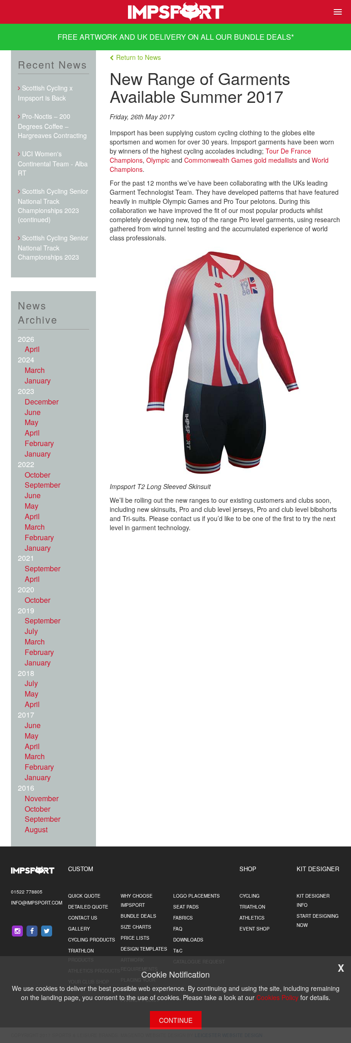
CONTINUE (175, 1020)
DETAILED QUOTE (88, 907)
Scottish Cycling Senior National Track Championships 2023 (53, 247)
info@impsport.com (36, 902)
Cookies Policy (277, 997)
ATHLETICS (252, 918)
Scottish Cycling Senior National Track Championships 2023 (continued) (53, 205)
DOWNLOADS (188, 940)
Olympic (158, 160)
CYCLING (249, 896)
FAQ (177, 929)
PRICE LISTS (135, 938)
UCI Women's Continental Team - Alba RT (53, 163)
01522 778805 (27, 892)
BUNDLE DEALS (262, 37)
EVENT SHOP (254, 929)
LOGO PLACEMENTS (196, 896)
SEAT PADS (186, 907)
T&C (177, 950)
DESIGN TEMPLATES (144, 949)
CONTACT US (82, 918)
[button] (336, 12)
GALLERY (79, 929)
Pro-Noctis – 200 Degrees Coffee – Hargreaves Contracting (52, 126)
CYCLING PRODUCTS (91, 940)
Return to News (138, 57)
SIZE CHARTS (136, 927)
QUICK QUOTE (84, 896)
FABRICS (183, 918)
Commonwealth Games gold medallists (240, 160)
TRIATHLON (252, 907)
